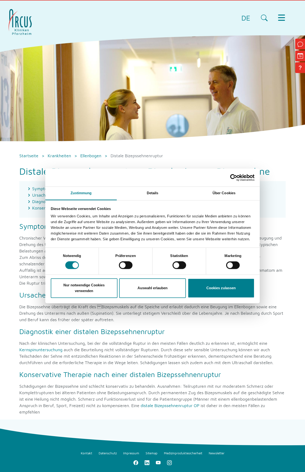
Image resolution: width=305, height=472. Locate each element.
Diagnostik (42, 201)
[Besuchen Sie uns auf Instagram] (169, 462)
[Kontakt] (300, 44)
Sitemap (152, 453)
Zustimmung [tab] (81, 193)
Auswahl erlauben (152, 288)
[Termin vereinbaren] (300, 56)
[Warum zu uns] (300, 67)
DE (245, 18)
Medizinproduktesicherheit (183, 453)
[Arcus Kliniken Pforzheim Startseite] (20, 21)
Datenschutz (108, 453)
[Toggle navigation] (281, 17)
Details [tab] (152, 193)
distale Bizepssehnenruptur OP (170, 405)
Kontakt (86, 453)
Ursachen (41, 195)
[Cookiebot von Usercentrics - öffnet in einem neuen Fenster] (233, 177)
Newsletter (216, 453)
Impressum (131, 453)
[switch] (125, 265)
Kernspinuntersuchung (40, 349)
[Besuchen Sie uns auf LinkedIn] (146, 462)
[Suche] (264, 17)
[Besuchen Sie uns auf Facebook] (135, 462)
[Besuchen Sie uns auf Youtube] (158, 462)
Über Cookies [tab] (224, 193)
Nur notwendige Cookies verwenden (84, 288)
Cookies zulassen (221, 288)
